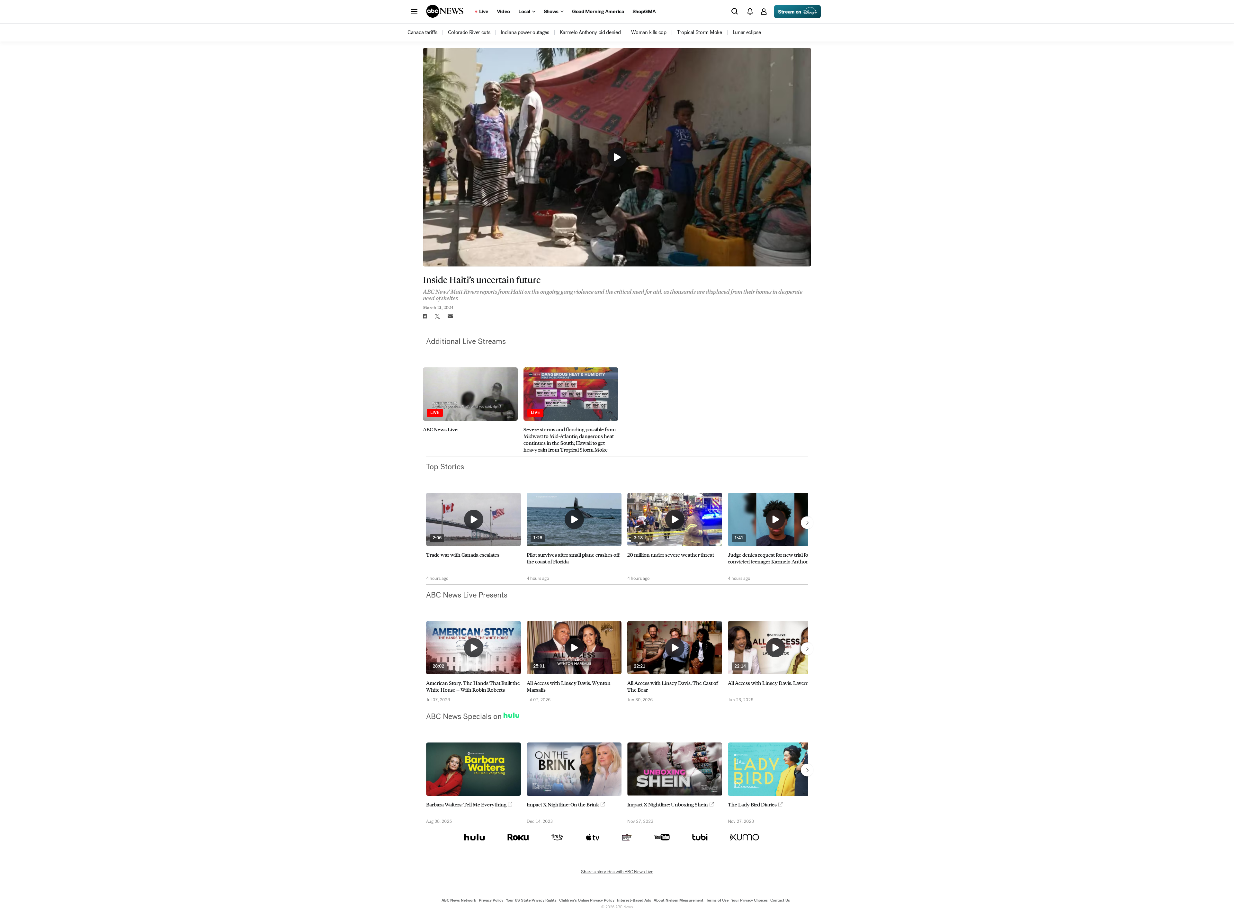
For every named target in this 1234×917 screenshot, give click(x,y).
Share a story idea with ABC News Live (617, 872)
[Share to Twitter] (437, 316)
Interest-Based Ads (634, 900)
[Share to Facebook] (424, 316)
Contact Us (780, 900)
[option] (470, 410)
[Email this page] (450, 316)
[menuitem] (422, 32)
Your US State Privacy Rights (531, 900)
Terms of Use (717, 900)
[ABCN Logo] (444, 11)
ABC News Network (459, 900)
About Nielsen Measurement (678, 900)
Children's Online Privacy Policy (586, 900)
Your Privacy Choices (749, 900)
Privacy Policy (491, 900)
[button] (414, 11)
